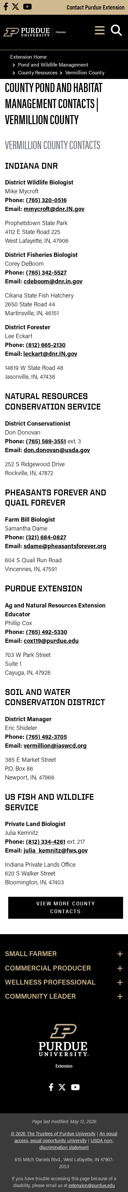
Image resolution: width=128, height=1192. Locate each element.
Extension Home (28, 56)
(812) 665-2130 (46, 346)
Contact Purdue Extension (96, 6)
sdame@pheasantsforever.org (65, 547)
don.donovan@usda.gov (57, 451)
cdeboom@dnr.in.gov (53, 282)
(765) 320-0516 (46, 201)
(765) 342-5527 (46, 273)
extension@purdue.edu (92, 1185)
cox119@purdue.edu (51, 641)
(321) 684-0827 (46, 538)
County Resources (37, 72)
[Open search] (116, 32)
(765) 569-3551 (46, 442)
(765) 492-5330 (46, 633)
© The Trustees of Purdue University (53, 1134)
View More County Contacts (65, 907)
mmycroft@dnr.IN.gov (54, 210)
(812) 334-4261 (45, 842)
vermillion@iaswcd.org (55, 746)
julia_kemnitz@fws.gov (56, 851)
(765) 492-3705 (46, 737)
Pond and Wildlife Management (53, 64)
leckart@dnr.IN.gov (50, 354)
